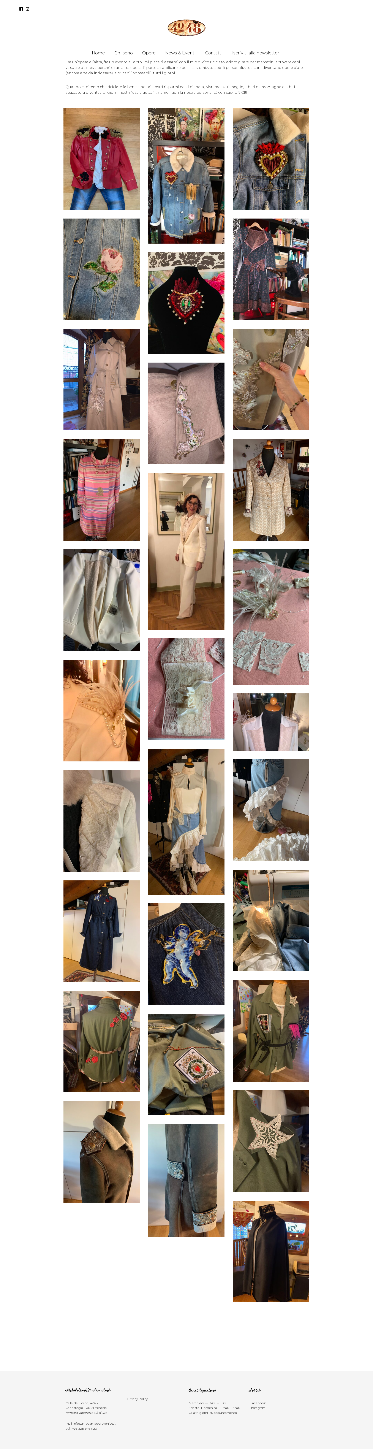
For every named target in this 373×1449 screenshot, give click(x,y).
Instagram (258, 1408)
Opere (149, 52)
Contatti (214, 52)
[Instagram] (27, 9)
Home (98, 52)
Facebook (258, 1403)
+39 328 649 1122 (84, 1428)
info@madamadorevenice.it (94, 1423)
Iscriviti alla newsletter (255, 52)
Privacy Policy (137, 1399)
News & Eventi (180, 52)
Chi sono (123, 52)
